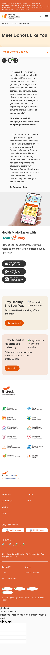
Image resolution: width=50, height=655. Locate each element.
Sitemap (28, 567)
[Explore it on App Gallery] (14, 279)
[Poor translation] (8, 621)
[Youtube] (24, 545)
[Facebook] (4, 545)
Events (5, 507)
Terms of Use (7, 567)
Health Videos (38, 530)
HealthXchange (15, 530)
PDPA (4, 573)
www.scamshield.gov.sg (19, 9)
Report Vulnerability (9, 578)
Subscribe (12, 368)
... (9, 23)
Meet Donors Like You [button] (15, 51)
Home (4, 23)
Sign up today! (14, 323)
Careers (30, 494)
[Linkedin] (18, 545)
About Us (6, 494)
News (4, 513)
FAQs (29, 500)
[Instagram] (11, 545)
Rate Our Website (32, 573)
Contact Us (7, 500)
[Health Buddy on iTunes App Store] (14, 263)
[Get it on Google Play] (14, 271)
